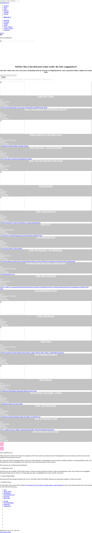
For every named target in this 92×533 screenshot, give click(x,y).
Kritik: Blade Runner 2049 (46, 291)
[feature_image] (12, 94)
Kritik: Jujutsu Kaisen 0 (46, 212)
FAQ (5, 490)
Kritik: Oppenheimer (46, 316)
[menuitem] (48, 6)
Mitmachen (7, 498)
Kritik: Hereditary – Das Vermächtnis (46, 148)
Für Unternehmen (9, 502)
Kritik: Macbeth (46, 186)
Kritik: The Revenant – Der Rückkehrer (46, 250)
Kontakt (6, 501)
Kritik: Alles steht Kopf (46, 276)
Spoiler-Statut (7, 491)
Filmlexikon (7, 493)
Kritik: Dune (46, 342)
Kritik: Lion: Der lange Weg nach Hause (46, 161)
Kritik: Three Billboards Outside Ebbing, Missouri (46, 109)
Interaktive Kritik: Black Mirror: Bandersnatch (46, 263)
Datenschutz (7, 506)
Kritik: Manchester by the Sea (46, 432)
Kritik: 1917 (46, 224)
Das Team (6, 496)
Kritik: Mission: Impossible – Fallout (46, 393)
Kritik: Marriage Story (45, 237)
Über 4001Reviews (9, 495)
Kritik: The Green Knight (45, 406)
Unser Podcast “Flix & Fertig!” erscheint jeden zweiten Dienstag (44, 485)
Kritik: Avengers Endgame (45, 354)
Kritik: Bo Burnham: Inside (45, 419)
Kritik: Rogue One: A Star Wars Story (46, 135)
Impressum (7, 504)
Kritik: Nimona (46, 380)
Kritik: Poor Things (46, 96)
